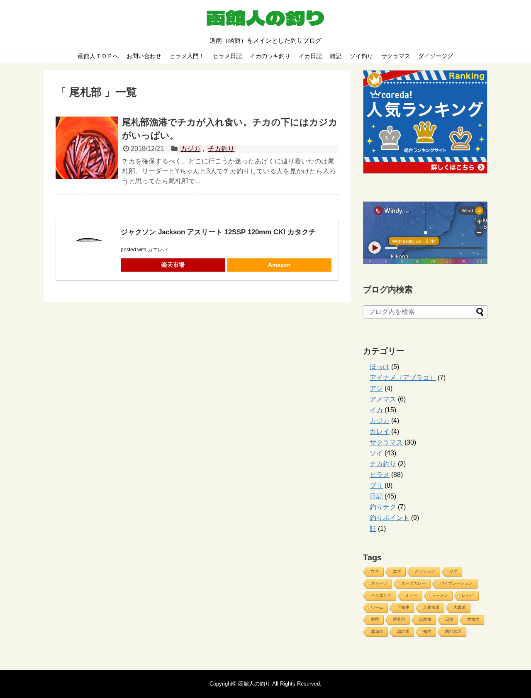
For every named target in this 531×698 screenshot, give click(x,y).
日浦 (449, 619)
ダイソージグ (435, 56)
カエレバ (158, 250)
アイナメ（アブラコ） (403, 377)
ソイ (376, 453)
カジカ (190, 148)
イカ (376, 409)
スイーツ (379, 583)
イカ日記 (310, 56)
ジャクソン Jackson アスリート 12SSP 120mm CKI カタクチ (218, 232)
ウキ (375, 571)
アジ (376, 388)
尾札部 (399, 619)
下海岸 (403, 607)
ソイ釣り (361, 56)
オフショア (425, 571)
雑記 (335, 56)
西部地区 (453, 631)
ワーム (377, 607)
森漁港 (377, 631)
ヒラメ (380, 474)
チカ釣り (221, 148)
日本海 (425, 619)
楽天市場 (173, 264)
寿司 (375, 619)
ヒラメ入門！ (187, 56)
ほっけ (380, 366)
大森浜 (459, 607)
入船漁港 (431, 607)
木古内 (473, 619)
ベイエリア (381, 595)
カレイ (380, 431)
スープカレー (413, 583)
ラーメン (439, 595)
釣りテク (383, 507)
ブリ (376, 485)
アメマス (383, 399)
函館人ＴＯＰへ (98, 56)
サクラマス (395, 56)
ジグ (453, 571)
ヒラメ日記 (227, 56)
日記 (376, 496)
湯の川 (403, 631)
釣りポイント (389, 517)
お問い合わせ (144, 56)
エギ (397, 571)
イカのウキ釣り (270, 56)
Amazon (279, 264)
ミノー (411, 595)
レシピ (468, 595)
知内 (427, 631)
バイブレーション (456, 583)
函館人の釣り (254, 684)
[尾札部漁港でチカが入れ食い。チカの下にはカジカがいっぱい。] (87, 148)
